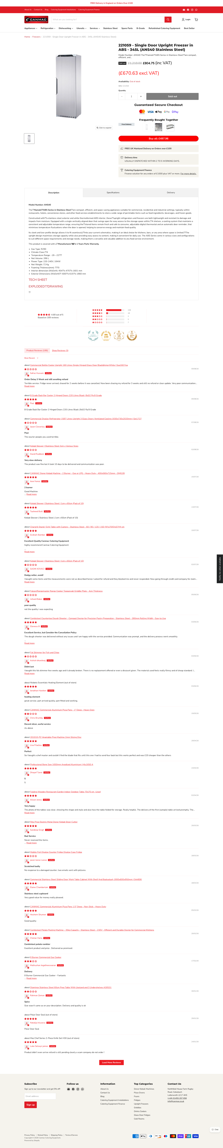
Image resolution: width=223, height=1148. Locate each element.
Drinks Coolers (140, 1111)
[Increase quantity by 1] (141, 96)
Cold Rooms (139, 1118)
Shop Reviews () (60, 350)
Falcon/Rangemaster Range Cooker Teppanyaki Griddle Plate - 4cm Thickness (66, 591)
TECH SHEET (38, 280)
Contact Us (38, 10)
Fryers (136, 1096)
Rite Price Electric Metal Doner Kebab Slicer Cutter (54, 822)
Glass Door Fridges (142, 1115)
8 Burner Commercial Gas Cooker (45, 957)
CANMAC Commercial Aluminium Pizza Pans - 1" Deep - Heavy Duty (62, 710)
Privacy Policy (29, 1135)
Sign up (30, 1104)
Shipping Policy (56, 1135)
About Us (27, 10)
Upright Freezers (141, 1104)
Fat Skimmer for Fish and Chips (44, 652)
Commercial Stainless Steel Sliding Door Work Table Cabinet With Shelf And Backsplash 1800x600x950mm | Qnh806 (86, 879)
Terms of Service (71, 1135)
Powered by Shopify (32, 1140)
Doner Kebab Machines (144, 1089)
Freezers (36, 37)
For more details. (188, 173)
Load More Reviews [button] (111, 1062)
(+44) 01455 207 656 (177, 1098)
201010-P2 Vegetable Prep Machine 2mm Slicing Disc (55, 737)
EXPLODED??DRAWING (46, 286)
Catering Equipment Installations (63, 10)
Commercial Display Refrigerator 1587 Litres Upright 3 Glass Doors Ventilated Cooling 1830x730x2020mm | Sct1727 (86, 418)
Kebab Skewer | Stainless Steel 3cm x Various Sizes (54, 446)
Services (94, 28)
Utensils (81, 28)
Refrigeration (47, 28)
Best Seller (189, 28)
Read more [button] (29, 386)
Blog (46, 10)
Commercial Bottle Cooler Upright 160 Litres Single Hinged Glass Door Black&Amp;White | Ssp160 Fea (79, 365)
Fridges (137, 1100)
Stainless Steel (110, 28)
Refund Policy (43, 1135)
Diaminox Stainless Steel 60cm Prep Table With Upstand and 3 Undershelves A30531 (71, 987)
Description (53, 192)
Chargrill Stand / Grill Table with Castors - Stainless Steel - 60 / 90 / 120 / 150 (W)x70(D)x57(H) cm (77, 526)
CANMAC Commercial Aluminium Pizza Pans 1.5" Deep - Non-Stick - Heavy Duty (68, 906)
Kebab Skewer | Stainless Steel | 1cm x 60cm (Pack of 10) (57, 503)
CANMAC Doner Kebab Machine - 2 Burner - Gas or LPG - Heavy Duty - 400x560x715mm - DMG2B (77, 473)
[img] (50, 314)
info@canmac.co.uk (176, 1101)
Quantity (122, 91)
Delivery (171, 192)
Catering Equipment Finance (89, 10)
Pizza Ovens (139, 1092)
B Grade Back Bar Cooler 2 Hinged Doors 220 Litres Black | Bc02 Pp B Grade (66, 395)
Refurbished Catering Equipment (164, 28)
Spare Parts (127, 28)
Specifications (113, 192)
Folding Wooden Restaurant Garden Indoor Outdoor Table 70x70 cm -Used (65, 791)
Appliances (30, 28)
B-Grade (141, 28)
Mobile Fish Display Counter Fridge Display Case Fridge (56, 852)
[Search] (168, 20)
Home (27, 37)
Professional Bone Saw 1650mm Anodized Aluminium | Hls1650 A (61, 764)
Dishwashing (65, 28)
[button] (97, 310)
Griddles (137, 1107)
